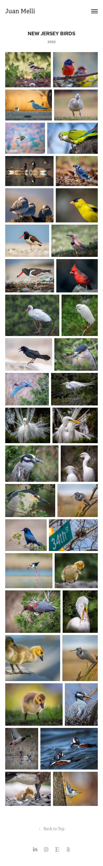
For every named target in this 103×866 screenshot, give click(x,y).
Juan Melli (20, 11)
